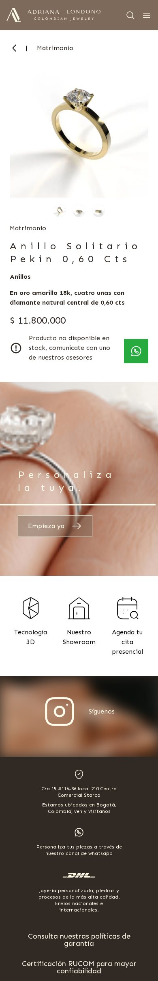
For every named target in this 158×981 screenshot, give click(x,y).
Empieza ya (46, 526)
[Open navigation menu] (147, 15)
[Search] (130, 15)
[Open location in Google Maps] (79, 774)
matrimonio (55, 48)
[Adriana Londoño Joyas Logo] (13, 15)
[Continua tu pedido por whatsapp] (136, 351)
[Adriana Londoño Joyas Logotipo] (64, 15)
